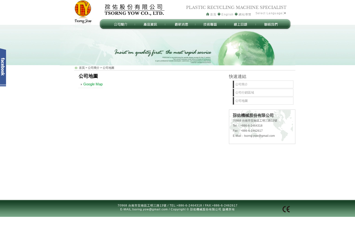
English (227, 14)
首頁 (213, 14)
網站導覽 (245, 14)
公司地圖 (108, 67)
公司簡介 (93, 67)
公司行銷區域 (244, 92)
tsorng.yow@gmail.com (259, 135)
